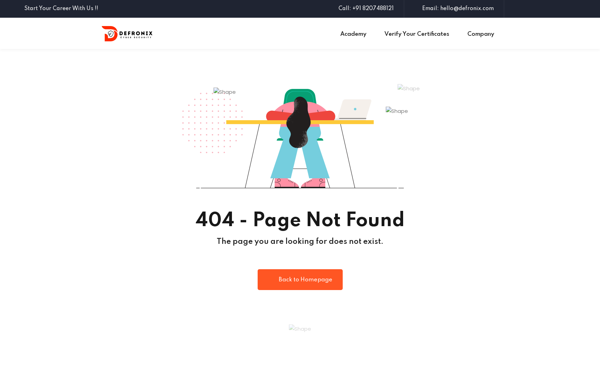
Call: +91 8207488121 (366, 8)
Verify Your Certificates (416, 34)
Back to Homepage (305, 280)
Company (480, 34)
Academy (353, 34)
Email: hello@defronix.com (458, 8)
